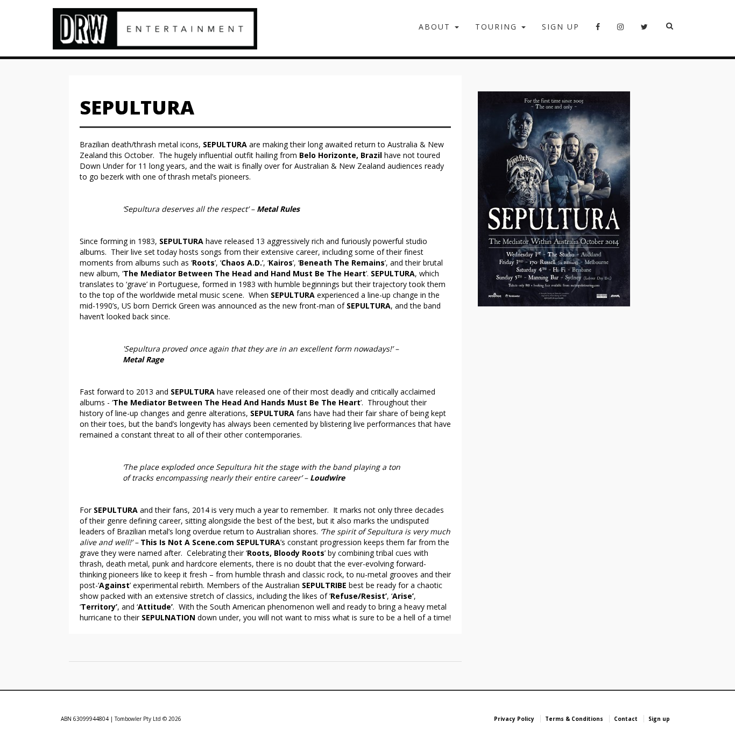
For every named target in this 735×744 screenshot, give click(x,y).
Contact (626, 718)
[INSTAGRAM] (621, 30)
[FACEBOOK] (598, 30)
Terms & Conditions (574, 718)
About (436, 27)
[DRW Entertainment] (155, 28)
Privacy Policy (514, 718)
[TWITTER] (645, 30)
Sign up (560, 27)
